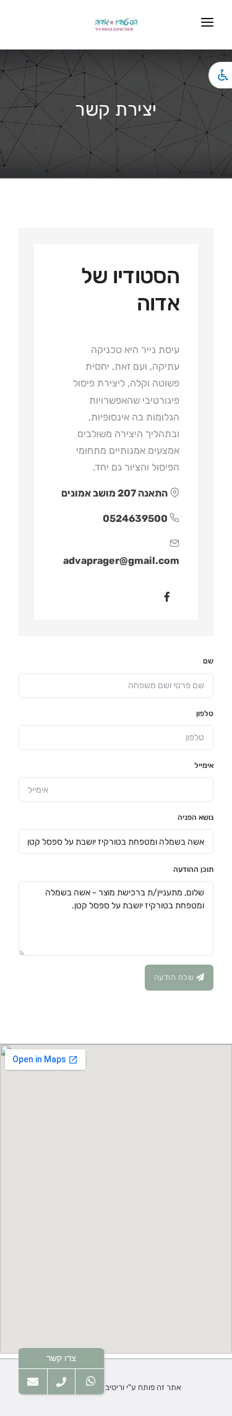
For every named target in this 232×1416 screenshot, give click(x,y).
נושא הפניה (195, 817)
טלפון (204, 713)
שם (208, 661)
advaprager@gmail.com (121, 560)
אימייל (203, 765)
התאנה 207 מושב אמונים (114, 493)
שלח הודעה (175, 977)
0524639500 (135, 518)
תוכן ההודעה (193, 869)
